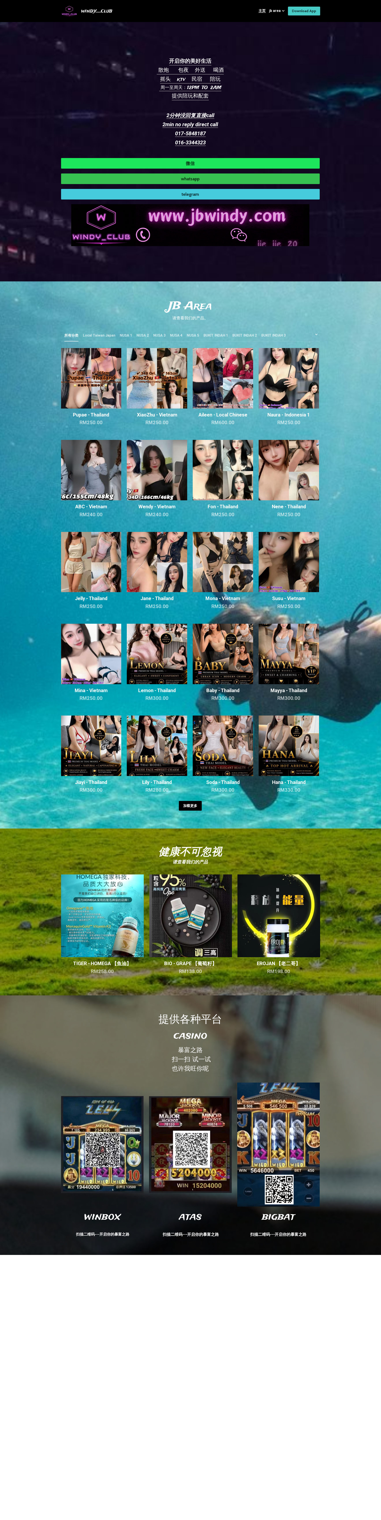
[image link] (190, 224)
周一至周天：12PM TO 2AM (190, 88)
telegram (190, 194)
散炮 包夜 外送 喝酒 (190, 70)
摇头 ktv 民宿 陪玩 (190, 79)
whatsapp (190, 178)
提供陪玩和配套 (190, 96)
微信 (190, 163)
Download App (304, 11)
